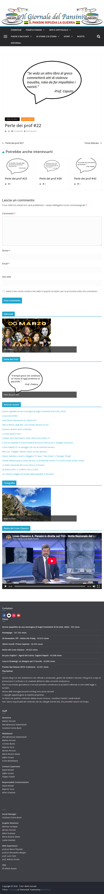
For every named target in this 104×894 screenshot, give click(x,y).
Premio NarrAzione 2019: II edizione (18, 667)
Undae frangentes (11, 518)
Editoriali (16, 43)
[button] (43, 30)
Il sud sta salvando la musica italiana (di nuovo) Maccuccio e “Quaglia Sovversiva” (37, 442)
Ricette (80, 36)
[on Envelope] (9, 615)
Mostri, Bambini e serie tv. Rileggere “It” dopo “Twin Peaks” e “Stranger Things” (36, 456)
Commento (8, 213)
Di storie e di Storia (46, 36)
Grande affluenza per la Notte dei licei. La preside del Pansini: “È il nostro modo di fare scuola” (43, 460)
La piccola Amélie (9, 416)
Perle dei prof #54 (11, 394)
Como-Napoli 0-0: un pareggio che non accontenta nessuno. (28, 447)
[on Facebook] (4, 615)
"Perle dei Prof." (12, 119)
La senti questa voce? (11, 433)
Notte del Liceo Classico (13, 649)
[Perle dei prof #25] (17, 160)
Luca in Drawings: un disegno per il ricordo (22, 661)
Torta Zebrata (91, 143)
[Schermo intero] (98, 586)
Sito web (6, 276)
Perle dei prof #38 (50, 178)
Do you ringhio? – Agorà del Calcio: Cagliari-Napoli (25, 655)
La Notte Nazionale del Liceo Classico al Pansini (23, 465)
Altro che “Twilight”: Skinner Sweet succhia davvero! (24, 451)
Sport (67, 36)
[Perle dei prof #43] (86, 160)
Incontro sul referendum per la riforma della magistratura (29, 349)
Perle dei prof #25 (16, 178)
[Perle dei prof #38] (52, 160)
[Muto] (94, 586)
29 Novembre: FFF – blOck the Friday (19, 638)
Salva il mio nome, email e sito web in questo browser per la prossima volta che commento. (52, 291)
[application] (52, 561)
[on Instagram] (14, 615)
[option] (39, 335)
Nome (6, 250)
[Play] (5, 586)
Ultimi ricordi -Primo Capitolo (16, 644)
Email (5, 263)
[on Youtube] (19, 615)
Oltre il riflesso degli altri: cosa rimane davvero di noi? (25, 424)
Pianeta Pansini (34, 30)
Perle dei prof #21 (14, 143)
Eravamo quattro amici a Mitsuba (16, 429)
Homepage (16, 30)
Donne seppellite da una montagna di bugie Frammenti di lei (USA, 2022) (34, 411)
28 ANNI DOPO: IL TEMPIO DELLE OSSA (20, 469)
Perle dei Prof (31, 131)
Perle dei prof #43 (85, 178)
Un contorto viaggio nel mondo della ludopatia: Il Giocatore (28, 474)
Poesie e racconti (20, 36)
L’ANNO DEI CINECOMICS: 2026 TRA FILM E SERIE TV (26, 438)
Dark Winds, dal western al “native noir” (19, 420)
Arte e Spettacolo (58, 30)
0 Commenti (18, 131)
